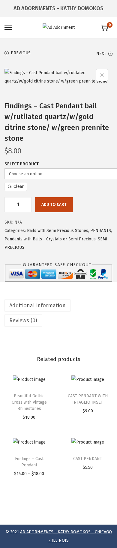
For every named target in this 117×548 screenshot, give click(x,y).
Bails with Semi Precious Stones (57, 230)
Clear (19, 186)
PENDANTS (100, 230)
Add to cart (54, 204)
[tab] (58, 306)
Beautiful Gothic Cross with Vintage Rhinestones (29, 402)
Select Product (21, 164)
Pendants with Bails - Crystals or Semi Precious (50, 239)
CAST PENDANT (87, 458)
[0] (104, 27)
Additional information (37, 305)
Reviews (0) (23, 320)
